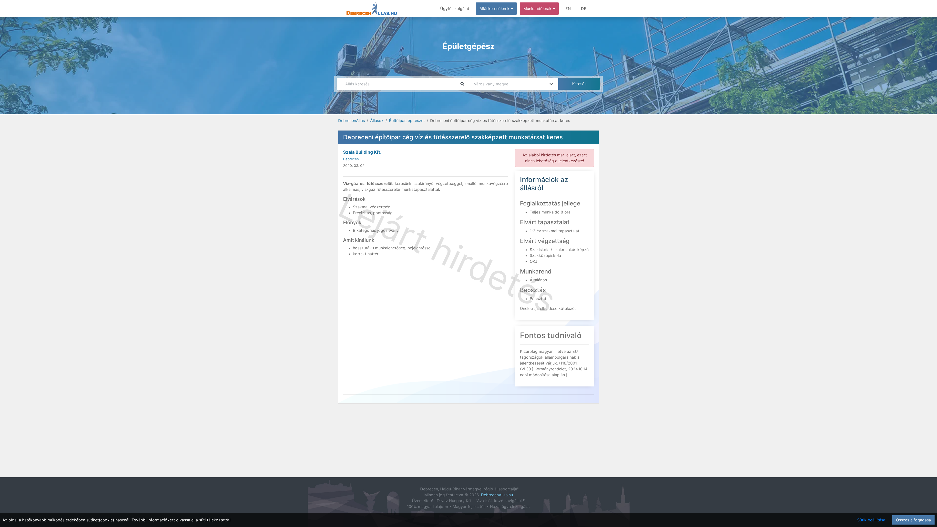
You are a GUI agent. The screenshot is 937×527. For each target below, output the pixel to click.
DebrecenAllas (351, 120)
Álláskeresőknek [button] (495, 8)
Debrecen (351, 159)
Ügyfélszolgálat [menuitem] (454, 8)
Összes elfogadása (913, 519)
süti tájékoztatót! (215, 519)
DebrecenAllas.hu (497, 494)
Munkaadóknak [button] (538, 8)
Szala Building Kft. (362, 152)
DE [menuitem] (583, 8)
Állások (377, 120)
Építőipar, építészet (407, 120)
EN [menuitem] (568, 8)
